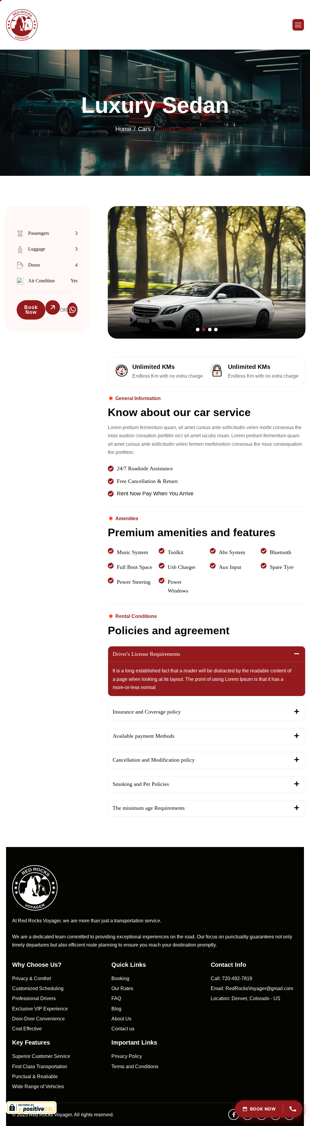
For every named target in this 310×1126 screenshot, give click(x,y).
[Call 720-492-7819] (292, 1109)
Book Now (31, 310)
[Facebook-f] (233, 1114)
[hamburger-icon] (298, 25)
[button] (198, 329)
